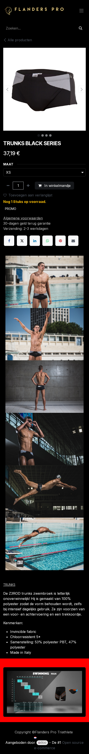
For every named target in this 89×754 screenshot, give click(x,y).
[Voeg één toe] (28, 185)
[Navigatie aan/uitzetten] (81, 10)
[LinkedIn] (35, 240)
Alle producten (20, 40)
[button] (7, 89)
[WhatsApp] (47, 240)
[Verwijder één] (8, 185)
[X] (22, 240)
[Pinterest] (60, 240)
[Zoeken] (80, 28)
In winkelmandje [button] (57, 185)
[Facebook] (9, 240)
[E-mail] (73, 240)
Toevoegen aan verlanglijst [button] (30, 195)
